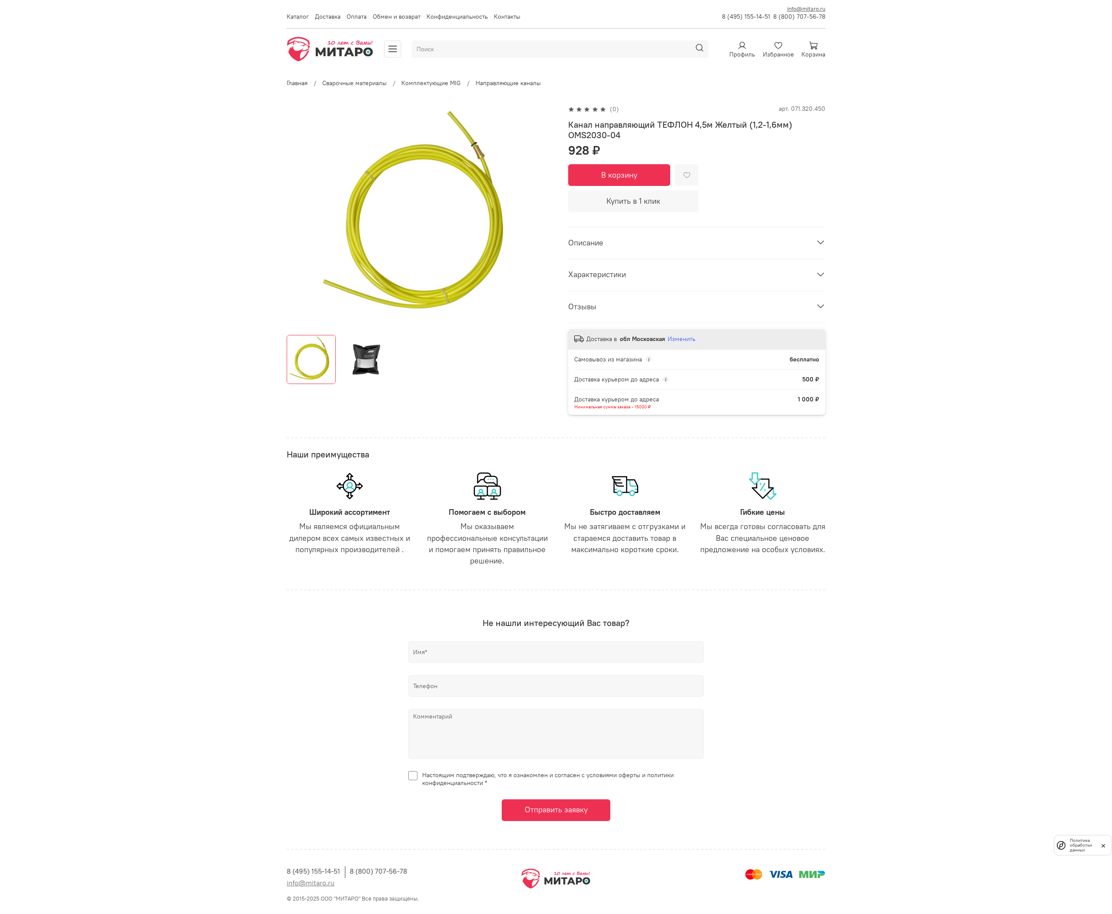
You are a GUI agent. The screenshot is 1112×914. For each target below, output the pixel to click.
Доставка (328, 16)
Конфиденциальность (457, 16)
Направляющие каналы (508, 83)
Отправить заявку (556, 810)
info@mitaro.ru (806, 8)
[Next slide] (544, 217)
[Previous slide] (299, 217)
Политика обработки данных (1081, 845)
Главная (297, 83)
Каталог (298, 16)
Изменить (681, 339)
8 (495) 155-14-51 (746, 16)
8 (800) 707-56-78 (799, 16)
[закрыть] (1103, 844)
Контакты (507, 16)
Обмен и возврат (396, 16)
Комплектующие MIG (431, 83)
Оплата (357, 16)
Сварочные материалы (354, 83)
